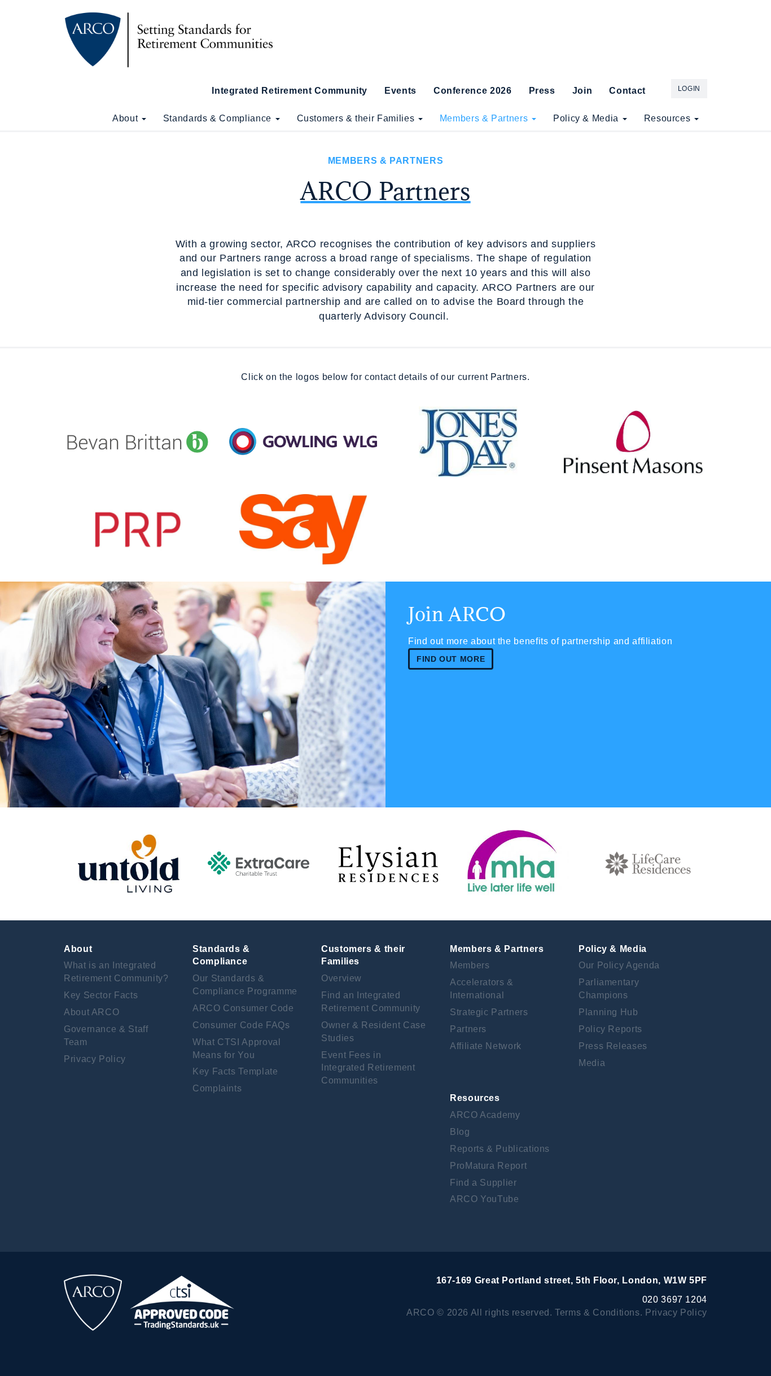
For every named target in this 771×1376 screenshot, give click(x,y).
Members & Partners (485, 118)
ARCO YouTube (484, 1199)
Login (689, 89)
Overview (341, 978)
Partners (468, 1029)
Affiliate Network (486, 1046)
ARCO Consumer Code (243, 1008)
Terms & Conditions (597, 1312)
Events (400, 90)
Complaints (217, 1088)
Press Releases (613, 1046)
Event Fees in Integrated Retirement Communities (368, 1068)
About (126, 118)
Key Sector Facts (101, 995)
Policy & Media (587, 118)
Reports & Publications (500, 1149)
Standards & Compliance (218, 118)
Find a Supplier (483, 1182)
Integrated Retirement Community (289, 90)
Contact (627, 90)
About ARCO (91, 1012)
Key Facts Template (235, 1071)
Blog (460, 1132)
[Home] (172, 39)
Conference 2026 (472, 90)
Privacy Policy (95, 1059)
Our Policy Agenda (619, 965)
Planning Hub (608, 1012)
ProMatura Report (488, 1165)
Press (542, 90)
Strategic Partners (489, 1012)
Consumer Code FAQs (241, 1025)
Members (469, 965)
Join (582, 90)
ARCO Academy (485, 1115)
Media (592, 1063)
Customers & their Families (357, 118)
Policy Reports (610, 1029)
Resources (668, 118)
